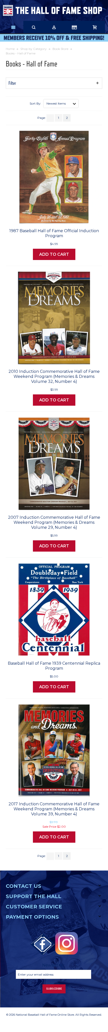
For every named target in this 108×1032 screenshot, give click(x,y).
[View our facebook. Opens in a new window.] (42, 944)
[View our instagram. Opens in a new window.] (66, 943)
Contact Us (23, 886)
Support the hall (33, 896)
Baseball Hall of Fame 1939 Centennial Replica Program (54, 666)
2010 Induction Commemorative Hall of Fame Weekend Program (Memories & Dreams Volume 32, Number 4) (54, 376)
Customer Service (34, 907)
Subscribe (54, 988)
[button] (54, 83)
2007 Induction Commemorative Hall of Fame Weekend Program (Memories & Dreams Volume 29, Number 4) (54, 522)
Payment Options (32, 917)
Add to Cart (54, 254)
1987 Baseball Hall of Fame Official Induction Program (54, 233)
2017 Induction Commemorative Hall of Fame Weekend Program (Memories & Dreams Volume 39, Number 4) (54, 809)
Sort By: (35, 103)
